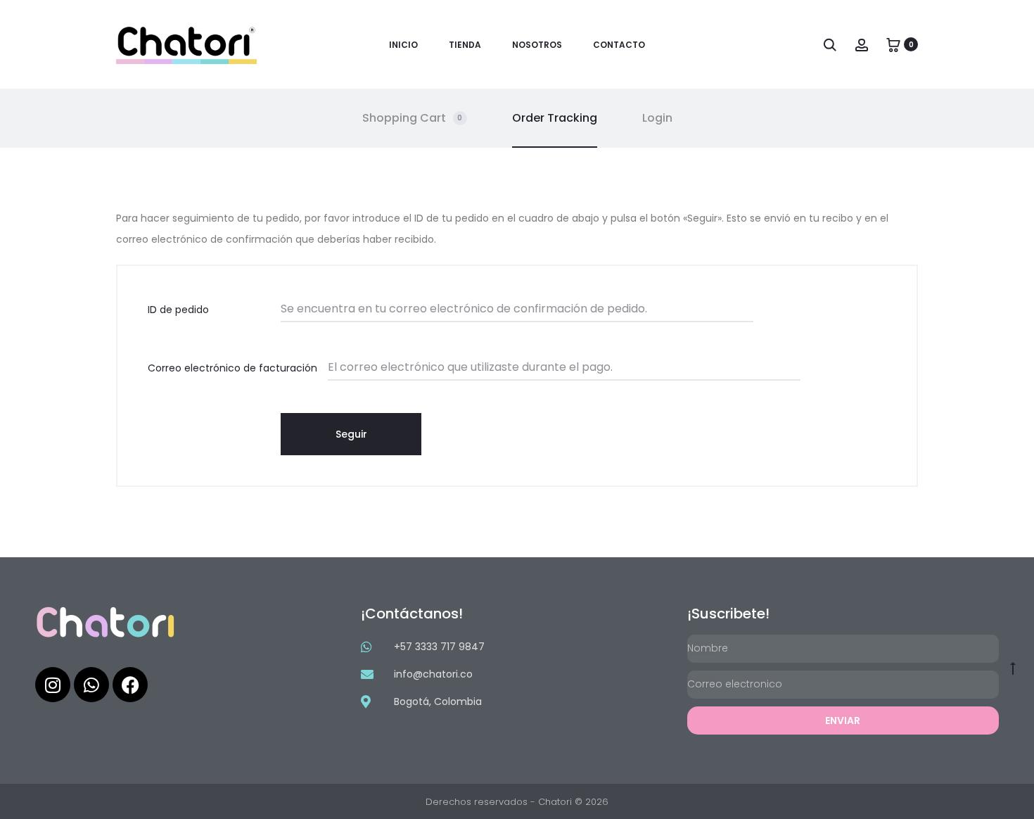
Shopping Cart (412, 118)
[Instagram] (52, 684)
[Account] (862, 44)
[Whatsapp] (91, 684)
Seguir (351, 434)
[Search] (830, 44)
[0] (893, 44)
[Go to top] (1013, 667)
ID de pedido (178, 310)
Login (657, 118)
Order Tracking (554, 118)
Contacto (619, 45)
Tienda (465, 45)
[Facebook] (130, 684)
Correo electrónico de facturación (232, 368)
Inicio (403, 45)
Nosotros (537, 45)
